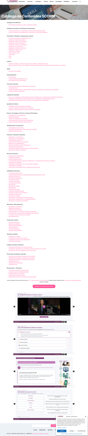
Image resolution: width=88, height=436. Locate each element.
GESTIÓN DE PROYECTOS (15, 194)
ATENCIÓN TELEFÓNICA (15, 241)
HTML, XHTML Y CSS (14, 52)
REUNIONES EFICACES (14, 189)
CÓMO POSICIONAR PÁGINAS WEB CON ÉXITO (20, 122)
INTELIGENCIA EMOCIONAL (15, 173)
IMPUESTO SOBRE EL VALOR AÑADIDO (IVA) (20, 145)
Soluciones (42, 430)
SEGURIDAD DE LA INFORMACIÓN (17, 115)
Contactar (75, 1)
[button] (85, 416)
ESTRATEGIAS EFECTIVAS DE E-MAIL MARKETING (21, 120)
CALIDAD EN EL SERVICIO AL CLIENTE (18, 238)
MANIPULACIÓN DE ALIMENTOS (17, 91)
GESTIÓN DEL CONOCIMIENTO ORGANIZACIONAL (21, 197)
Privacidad (41, 433)
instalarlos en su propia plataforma (72, 280)
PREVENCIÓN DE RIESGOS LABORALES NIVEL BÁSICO (22, 256)
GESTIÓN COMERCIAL (14, 222)
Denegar (72, 430)
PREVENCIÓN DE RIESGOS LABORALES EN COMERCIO (22, 86)
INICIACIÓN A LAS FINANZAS (16, 137)
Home (35, 430)
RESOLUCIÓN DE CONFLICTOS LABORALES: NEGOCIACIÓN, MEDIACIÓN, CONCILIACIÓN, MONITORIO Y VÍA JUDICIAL (37, 65)
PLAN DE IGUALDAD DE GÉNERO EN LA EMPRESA (21, 107)
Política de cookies (64, 433)
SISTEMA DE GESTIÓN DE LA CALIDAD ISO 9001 (20, 247)
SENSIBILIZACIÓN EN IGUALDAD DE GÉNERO (20, 106)
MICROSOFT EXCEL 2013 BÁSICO (17, 43)
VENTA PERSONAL (13, 227)
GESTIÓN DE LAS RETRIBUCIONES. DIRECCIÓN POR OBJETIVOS (24, 167)
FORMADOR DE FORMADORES (16, 155)
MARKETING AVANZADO (15, 208)
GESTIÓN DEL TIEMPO (14, 186)
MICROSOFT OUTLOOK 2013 (16, 46)
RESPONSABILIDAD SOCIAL (15, 131)
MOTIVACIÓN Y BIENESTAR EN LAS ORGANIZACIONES (22, 199)
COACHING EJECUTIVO (14, 176)
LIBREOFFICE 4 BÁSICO (14, 51)
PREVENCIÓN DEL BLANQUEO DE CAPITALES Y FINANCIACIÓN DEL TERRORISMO (29, 100)
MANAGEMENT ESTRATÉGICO (16, 127)
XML (10, 57)
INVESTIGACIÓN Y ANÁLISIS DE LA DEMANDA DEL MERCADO (24, 213)
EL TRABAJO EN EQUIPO (15, 183)
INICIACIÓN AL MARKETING (15, 206)
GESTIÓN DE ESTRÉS (14, 179)
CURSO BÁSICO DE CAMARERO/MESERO (19, 272)
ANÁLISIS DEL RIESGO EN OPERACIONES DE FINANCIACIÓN (23, 148)
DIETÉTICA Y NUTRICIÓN (15, 71)
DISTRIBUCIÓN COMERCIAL (15, 230)
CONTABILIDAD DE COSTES (15, 140)
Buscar (54, 425)
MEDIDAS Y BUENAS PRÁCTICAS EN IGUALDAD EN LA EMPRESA (24, 109)
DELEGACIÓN (12, 184)
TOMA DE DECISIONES (14, 181)
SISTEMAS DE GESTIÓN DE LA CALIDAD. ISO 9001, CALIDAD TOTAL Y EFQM (27, 248)
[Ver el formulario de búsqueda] (80, 1)
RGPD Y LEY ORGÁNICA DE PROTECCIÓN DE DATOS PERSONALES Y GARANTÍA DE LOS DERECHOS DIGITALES (36, 97)
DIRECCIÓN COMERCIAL (15, 224)
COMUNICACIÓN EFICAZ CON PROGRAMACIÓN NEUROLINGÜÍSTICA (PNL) (27, 174)
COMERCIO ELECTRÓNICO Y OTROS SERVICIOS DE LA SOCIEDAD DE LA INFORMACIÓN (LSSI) (32, 98)
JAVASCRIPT (12, 54)
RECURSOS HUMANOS (14, 157)
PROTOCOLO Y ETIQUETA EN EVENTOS (18, 200)
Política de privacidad (73, 433)
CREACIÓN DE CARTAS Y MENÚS (17, 275)
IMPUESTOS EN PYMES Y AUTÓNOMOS (18, 141)
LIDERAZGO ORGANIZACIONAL (16, 191)
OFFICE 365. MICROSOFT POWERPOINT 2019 (20, 38)
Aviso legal (80, 433)
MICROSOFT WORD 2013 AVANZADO (18, 41)
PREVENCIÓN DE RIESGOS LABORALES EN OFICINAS (22, 258)
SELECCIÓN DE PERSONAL (15, 162)
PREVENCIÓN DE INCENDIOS (16, 262)
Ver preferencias (81, 430)
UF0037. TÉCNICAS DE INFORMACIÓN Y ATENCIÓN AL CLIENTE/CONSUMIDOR (28, 32)
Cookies (46, 433)
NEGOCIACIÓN (12, 187)
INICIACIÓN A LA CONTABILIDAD (17, 138)
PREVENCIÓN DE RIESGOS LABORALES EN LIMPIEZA (22, 259)
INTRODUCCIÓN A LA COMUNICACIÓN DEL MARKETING (22, 211)
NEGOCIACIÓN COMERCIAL (15, 225)
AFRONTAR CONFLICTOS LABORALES (18, 192)
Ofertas (46, 1)
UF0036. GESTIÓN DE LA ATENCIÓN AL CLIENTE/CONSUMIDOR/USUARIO (27, 30)
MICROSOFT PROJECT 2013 (15, 49)
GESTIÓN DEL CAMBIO (14, 195)
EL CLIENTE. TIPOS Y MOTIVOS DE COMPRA (19, 214)
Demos (52, 1)
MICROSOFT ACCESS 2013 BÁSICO (17, 48)
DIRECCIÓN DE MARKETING (15, 209)
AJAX (10, 56)
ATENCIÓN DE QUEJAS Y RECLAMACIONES (19, 239)
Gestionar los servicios (62, 427)
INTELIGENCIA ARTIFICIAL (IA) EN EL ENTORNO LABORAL (23, 24)
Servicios (50, 430)
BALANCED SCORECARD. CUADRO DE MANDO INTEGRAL (23, 129)
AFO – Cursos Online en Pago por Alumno (38, 280)
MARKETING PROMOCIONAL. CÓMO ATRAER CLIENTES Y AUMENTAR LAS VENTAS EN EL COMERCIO (33, 89)
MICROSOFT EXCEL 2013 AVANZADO (18, 44)
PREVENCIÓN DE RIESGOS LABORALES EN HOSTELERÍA (22, 276)
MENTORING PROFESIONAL (15, 178)
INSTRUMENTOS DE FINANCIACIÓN (17, 80)
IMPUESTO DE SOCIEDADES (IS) (16, 143)
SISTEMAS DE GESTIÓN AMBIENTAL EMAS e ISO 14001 (22, 250)
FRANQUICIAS (12, 77)
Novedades (59, 1)
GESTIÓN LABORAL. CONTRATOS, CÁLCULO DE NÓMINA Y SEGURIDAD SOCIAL (28, 63)
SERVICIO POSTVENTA (14, 228)
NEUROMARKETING (13, 216)
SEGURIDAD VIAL (13, 264)
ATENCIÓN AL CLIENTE (14, 236)
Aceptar (62, 430)
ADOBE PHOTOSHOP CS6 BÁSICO (17, 40)
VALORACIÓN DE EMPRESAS (16, 146)
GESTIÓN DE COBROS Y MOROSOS (17, 150)
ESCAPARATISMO (13, 88)
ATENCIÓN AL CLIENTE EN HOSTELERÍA (18, 270)
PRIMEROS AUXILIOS (14, 261)
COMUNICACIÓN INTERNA (15, 165)
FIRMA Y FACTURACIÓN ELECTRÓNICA (18, 118)
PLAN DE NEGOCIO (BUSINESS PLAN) (18, 78)
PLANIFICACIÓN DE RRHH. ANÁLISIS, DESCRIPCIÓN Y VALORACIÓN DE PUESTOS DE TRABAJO (32, 160)
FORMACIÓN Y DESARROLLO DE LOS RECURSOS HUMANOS (23, 164)
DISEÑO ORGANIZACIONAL (15, 159)
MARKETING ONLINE (14, 117)
